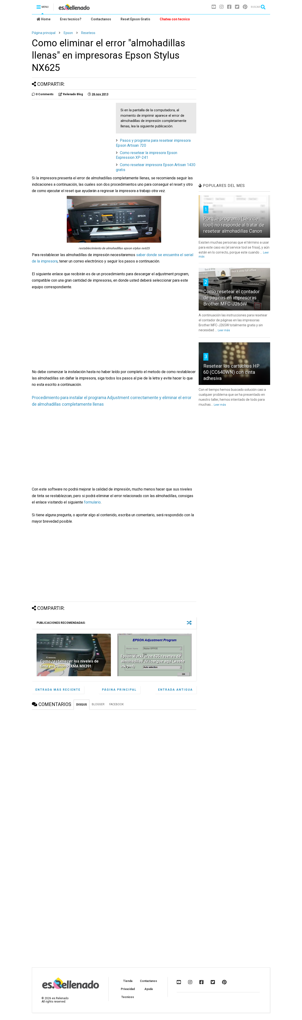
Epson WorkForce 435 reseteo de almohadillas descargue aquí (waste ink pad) (153, 661)
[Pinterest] (245, 6)
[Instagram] (221, 6)
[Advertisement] (71, 136)
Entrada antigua (175, 689)
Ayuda (148, 989)
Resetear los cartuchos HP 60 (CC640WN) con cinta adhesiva (231, 372)
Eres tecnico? (70, 19)
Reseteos (88, 33)
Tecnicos (127, 997)
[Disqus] (114, 772)
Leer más (224, 330)
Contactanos (101, 19)
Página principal (43, 33)
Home (45, 19)
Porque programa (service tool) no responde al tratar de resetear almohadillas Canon (233, 225)
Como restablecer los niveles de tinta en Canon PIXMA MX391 (69, 663)
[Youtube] (214, 6)
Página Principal (119, 689)
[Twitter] (237, 6)
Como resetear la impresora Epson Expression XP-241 (146, 155)
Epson (68, 33)
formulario (92, 502)
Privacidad (128, 989)
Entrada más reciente (57, 689)
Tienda (127, 981)
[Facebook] (229, 6)
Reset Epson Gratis (135, 19)
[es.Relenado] (74, 8)
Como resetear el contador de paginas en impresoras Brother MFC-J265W (231, 298)
